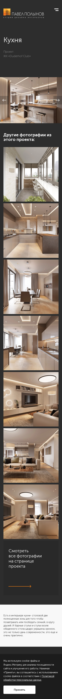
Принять (19, 689)
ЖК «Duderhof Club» (17, 56)
